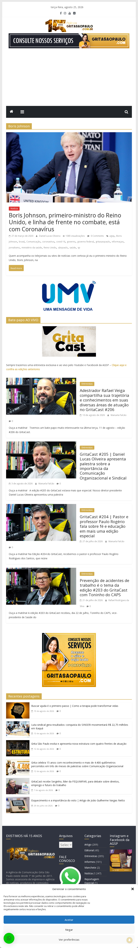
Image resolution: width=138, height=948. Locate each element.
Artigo (87, 844)
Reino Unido (50, 247)
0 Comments (97, 235)
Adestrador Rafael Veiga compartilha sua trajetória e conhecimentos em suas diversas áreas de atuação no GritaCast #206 (104, 400)
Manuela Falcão (118, 415)
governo (71, 241)
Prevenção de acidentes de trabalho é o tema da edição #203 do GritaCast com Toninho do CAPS (104, 587)
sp (79, 247)
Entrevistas (87, 383)
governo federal (85, 241)
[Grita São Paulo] (11, 112)
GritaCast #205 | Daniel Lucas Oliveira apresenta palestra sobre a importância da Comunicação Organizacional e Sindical (103, 466)
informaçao (118, 241)
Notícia (14, 208)
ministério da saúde (32, 247)
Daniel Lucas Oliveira (50, 235)
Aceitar (69, 920)
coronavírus (48, 241)
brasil (22, 241)
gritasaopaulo (103, 241)
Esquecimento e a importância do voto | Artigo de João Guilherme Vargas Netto (78, 800)
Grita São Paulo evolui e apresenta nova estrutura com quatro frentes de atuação (78, 743)
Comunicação (33, 241)
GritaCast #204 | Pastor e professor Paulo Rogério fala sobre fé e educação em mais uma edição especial (104, 526)
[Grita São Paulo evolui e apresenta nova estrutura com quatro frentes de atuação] (17, 743)
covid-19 (60, 241)
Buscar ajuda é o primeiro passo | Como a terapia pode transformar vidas (74, 706)
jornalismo (14, 247)
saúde (73, 247)
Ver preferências (69, 939)
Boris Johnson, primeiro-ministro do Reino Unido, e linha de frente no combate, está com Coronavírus (65, 222)
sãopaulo (63, 247)
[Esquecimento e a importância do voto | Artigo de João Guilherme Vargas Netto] (17, 799)
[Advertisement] (69, 79)
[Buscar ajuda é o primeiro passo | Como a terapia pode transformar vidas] (17, 705)
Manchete (90, 867)
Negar (69, 929)
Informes (89, 862)
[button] (132, 889)
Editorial (89, 850)
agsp (111, 235)
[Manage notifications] (129, 940)
